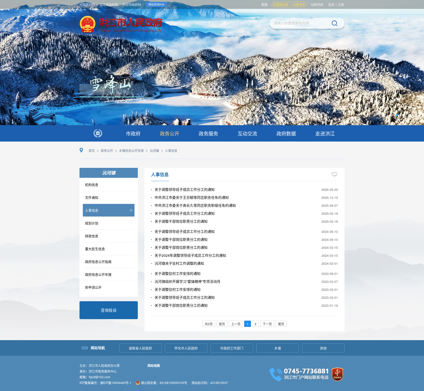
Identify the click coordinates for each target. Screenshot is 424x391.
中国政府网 (87, 4)
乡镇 (277, 348)
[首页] (97, 133)
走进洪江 (325, 133)
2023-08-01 (330, 273)
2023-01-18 (330, 305)
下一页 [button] (267, 324)
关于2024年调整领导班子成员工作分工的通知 (190, 255)
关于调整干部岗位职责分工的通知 (181, 221)
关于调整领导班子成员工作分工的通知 (185, 189)
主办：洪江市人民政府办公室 (100, 365)
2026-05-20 (330, 189)
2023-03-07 (330, 281)
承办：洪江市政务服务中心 (98, 371)
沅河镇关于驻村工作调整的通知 (179, 263)
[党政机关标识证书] (337, 373)
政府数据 (286, 133)
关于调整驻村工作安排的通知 (178, 273)
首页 (92, 150)
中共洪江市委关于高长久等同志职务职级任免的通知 (195, 205)
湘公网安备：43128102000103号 (164, 382)
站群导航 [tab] (317, 4)
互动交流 (247, 133)
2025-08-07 (330, 205)
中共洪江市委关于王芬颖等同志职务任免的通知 (192, 197)
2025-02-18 (330, 213)
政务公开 (169, 133)
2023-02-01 (330, 289)
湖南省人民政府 (140, 348)
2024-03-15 (330, 247)
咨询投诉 (109, 310)
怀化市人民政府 (186, 348)
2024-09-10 (330, 231)
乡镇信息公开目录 (131, 150)
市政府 (133, 133)
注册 (341, 4)
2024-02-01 (330, 263)
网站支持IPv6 (156, 4)
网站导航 (98, 347)
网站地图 (154, 365)
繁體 (264, 4)
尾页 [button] (281, 324)
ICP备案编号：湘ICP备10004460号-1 (105, 382)
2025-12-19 (330, 197)
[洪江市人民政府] (121, 24)
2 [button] (255, 324)
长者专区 (299, 4)
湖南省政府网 (108, 4)
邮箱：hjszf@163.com (95, 377)
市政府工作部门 (231, 348)
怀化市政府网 (131, 4)
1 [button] (247, 324)
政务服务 (208, 133)
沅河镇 (154, 150)
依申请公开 (93, 287)
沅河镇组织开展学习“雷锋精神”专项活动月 (187, 281)
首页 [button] (222, 324)
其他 (323, 348)
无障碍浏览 (281, 4)
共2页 (209, 324)
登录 (331, 4)
